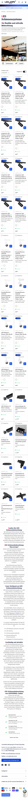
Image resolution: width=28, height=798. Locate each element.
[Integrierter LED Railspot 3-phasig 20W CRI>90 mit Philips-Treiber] (21, 83)
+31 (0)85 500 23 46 (11, 756)
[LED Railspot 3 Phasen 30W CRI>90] (7, 360)
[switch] (24, 796)
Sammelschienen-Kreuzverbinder (20, 506)
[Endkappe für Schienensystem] (7, 430)
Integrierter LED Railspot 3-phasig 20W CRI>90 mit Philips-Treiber (20, 96)
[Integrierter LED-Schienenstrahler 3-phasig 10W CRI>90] (7, 165)
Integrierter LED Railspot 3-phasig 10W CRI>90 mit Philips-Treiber (6, 95)
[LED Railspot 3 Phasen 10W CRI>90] (7, 323)
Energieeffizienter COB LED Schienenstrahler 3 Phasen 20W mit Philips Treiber (20, 255)
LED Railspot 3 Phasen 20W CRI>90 (20, 333)
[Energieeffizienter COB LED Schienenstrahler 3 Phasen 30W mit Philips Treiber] (7, 282)
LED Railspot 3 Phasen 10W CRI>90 (6, 333)
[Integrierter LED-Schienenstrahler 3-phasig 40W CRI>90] (21, 204)
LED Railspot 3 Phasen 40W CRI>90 (20, 370)
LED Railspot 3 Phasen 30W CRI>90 (6, 370)
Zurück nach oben (14, 737)
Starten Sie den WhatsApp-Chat (11, 760)
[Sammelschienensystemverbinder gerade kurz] (21, 430)
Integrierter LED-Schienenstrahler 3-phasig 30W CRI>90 (6, 215)
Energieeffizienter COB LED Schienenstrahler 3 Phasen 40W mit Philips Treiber (20, 296)
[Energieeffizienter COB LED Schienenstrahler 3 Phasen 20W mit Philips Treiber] (21, 242)
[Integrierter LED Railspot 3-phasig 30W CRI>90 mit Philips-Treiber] (7, 124)
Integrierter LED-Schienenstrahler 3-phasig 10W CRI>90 (6, 176)
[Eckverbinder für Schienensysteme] (21, 464)
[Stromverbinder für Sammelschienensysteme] (21, 396)
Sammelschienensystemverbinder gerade (6, 474)
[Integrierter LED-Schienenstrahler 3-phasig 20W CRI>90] (21, 165)
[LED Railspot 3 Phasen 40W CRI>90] (21, 360)
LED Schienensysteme (11, 11)
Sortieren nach (4, 70)
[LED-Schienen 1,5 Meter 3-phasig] (7, 396)
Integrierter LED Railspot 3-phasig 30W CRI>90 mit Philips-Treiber (6, 136)
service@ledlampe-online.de (13, 753)
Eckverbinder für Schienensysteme (20, 474)
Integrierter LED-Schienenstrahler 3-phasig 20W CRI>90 (20, 176)
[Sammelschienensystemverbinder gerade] (7, 464)
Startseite (3, 11)
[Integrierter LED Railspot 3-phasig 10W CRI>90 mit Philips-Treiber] (7, 83)
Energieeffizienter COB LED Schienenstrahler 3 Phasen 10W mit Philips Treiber (6, 255)
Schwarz (12, 613)
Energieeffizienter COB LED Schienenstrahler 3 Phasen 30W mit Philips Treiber (6, 296)
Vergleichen (19, 71)
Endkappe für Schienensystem (5, 440)
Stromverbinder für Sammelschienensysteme (21, 408)
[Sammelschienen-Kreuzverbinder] (21, 496)
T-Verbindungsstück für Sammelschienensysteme (6, 508)
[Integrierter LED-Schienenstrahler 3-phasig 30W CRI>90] (7, 204)
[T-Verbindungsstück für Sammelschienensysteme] (7, 496)
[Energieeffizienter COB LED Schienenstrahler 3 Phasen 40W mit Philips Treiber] (21, 283)
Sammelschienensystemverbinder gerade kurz (21, 441)
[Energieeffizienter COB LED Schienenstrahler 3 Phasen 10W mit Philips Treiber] (7, 242)
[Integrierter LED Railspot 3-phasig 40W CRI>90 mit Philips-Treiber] (21, 124)
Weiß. (17, 613)
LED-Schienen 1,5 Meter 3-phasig (6, 407)
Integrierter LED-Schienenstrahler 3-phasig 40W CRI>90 (20, 215)
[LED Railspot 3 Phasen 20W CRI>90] (21, 323)
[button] (25, 2)
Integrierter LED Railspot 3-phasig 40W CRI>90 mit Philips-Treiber (20, 136)
